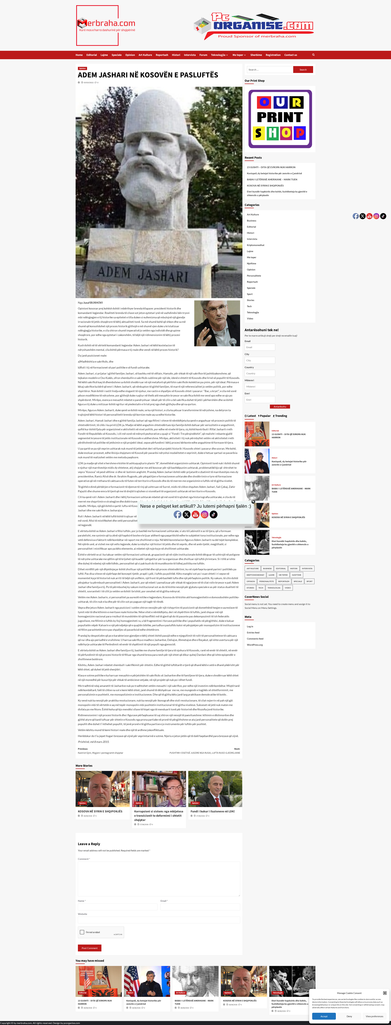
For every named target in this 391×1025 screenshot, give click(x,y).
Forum (203, 55)
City (247, 354)
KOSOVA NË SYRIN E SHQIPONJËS (100, 811)
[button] (384, 993)
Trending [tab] (281, 416)
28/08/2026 (88, 816)
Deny (349, 1016)
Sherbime (256, 55)
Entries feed (253, 632)
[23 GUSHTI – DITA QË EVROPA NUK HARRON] (257, 433)
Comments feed (255, 638)
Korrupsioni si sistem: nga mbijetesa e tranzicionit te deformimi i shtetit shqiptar (158, 815)
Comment (84, 858)
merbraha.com (24, 1022)
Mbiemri (249, 380)
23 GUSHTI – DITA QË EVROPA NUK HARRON (271, 167)
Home (79, 55)
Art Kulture (145, 55)
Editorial (91, 55)
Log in (250, 626)
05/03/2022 (89, 82)
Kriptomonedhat (255, 245)
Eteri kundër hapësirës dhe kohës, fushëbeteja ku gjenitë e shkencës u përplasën (277, 193)
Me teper (238, 55)
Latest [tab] (251, 416)
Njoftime (251, 263)
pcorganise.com (72, 1022)
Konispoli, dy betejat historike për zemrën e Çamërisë (274, 173)
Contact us (290, 55)
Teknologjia (218, 55)
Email (164, 900)
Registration (273, 55)
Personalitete (254, 275)
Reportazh (162, 55)
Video (250, 318)
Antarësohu (280, 406)
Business (251, 220)
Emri (247, 393)
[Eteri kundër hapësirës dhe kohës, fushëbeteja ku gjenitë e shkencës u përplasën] (257, 542)
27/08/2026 (144, 824)
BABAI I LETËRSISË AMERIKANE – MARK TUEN (272, 179)
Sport (250, 294)
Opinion (130, 55)
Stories (250, 300)
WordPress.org (255, 644)
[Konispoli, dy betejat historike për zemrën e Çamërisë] (257, 460)
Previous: (100, 751)
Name (82, 900)
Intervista (190, 55)
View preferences (374, 1016)
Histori (176, 55)
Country (249, 367)
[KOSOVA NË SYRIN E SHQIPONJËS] (103, 789)
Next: (205, 751)
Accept (324, 1016)
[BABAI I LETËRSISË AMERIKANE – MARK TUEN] (257, 487)
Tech (249, 306)
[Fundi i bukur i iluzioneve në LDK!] (215, 789)
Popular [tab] (265, 416)
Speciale (117, 55)
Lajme (104, 55)
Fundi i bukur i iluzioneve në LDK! (213, 811)
